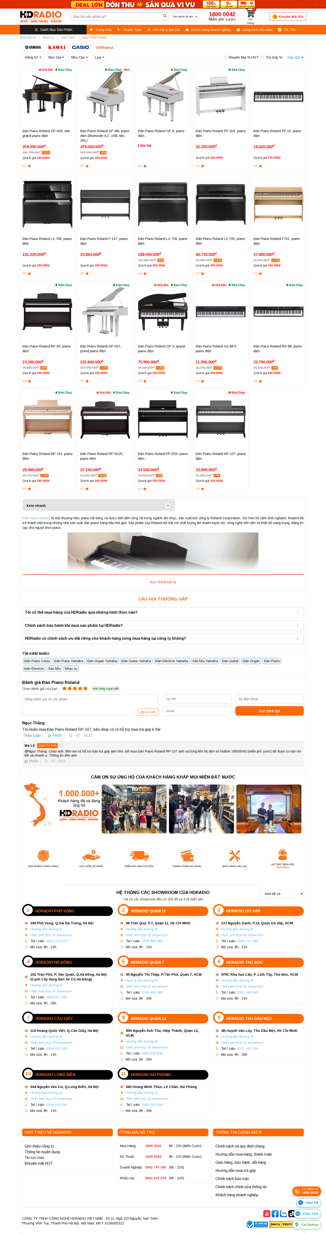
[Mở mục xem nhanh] (168, 505)
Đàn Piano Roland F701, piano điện (276, 241)
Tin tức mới (34, 1158)
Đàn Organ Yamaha (102, 661)
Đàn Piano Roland (36, 518)
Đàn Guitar (230, 661)
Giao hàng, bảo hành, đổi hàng (241, 1162)
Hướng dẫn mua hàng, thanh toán (244, 1154)
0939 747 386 (247, 941)
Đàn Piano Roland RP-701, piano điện (47, 456)
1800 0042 (153, 1146)
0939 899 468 (152, 992)
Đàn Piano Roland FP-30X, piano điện (221, 133)
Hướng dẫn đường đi (46, 929)
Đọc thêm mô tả (163, 582)
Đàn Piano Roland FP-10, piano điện (277, 133)
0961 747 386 (155, 1167)
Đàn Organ (251, 661)
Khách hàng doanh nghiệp (237, 1195)
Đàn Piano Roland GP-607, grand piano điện (100, 348)
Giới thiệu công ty (39, 1146)
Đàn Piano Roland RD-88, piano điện (277, 348)
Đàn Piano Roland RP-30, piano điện (46, 348)
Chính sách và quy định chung (240, 1146)
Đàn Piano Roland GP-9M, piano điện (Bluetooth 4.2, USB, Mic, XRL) (104, 135)
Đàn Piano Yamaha (68, 661)
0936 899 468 (152, 941)
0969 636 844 (152, 1053)
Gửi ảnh (150, 712)
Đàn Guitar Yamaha (136, 661)
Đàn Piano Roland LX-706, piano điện (162, 241)
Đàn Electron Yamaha (171, 661)
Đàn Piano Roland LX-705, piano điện (220, 241)
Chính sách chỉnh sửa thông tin (241, 1187)
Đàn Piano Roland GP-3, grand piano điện (161, 348)
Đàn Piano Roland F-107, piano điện (104, 241)
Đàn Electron (34, 669)
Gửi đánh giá (269, 711)
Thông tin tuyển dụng (42, 1152)
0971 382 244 (247, 1048)
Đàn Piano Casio (37, 661)
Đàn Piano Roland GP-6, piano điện (161, 133)
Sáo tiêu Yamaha (205, 661)
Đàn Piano (272, 661)
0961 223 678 (56, 941)
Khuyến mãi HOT (39, 1163)
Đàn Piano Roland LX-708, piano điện (47, 241)
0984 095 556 (152, 1105)
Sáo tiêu (54, 669)
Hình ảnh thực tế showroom (51, 935)
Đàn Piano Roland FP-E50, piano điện (163, 456)
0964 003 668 (56, 1048)
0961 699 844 (247, 992)
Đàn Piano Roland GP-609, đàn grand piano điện (46, 133)
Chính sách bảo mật (232, 1179)
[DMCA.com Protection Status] (286, 1225)
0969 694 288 (56, 1105)
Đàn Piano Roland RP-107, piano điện (221, 456)
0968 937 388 (56, 997)
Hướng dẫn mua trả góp (236, 1171)
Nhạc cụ (71, 669)
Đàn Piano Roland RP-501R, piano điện (101, 456)
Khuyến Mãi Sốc (291, 16)
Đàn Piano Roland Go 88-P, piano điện (216, 348)
